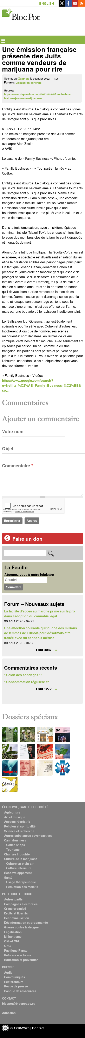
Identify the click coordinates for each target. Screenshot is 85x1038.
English (46, 3)
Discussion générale (28, 82)
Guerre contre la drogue (21, 927)
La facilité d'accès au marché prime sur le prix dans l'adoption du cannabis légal (39, 613)
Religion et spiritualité (19, 826)
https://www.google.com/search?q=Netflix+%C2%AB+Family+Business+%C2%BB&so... (41, 385)
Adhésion (9, 1013)
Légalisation (13, 932)
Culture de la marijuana (20, 859)
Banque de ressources (20, 991)
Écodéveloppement (18, 873)
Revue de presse (16, 986)
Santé (8, 877)
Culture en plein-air (20, 863)
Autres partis (13, 899)
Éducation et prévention (21, 960)
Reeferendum (13, 982)
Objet (7, 448)
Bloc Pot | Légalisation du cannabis (21, 13)
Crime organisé (15, 908)
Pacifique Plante (15, 950)
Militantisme (12, 936)
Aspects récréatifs (17, 821)
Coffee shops (15, 845)
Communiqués (14, 977)
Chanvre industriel (17, 854)
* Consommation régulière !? (26, 681)
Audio (8, 972)
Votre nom (13, 431)
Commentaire (17, 465)
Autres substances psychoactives (28, 835)
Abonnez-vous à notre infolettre (29, 574)
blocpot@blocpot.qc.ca (18, 1003)
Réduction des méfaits (22, 887)
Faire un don (27, 538)
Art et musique (14, 817)
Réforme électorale (17, 955)
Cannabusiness (15, 840)
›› (56, 649)
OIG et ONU (12, 941)
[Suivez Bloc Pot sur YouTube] (75, 5)
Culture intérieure (18, 868)
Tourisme (13, 849)
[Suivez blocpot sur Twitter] (62, 5)
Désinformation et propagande (26, 922)
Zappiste (23, 78)
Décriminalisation (16, 918)
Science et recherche (19, 831)
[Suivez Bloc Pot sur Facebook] (68, 5)
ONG (7, 946)
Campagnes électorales (21, 904)
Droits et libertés (16, 913)
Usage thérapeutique (21, 882)
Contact (38, 1028)
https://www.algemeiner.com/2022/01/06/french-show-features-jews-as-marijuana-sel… (37, 96)
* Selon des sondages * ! (23, 674)
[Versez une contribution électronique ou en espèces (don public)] (7, 539)
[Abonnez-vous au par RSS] (81, 5)
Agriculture (12, 812)
